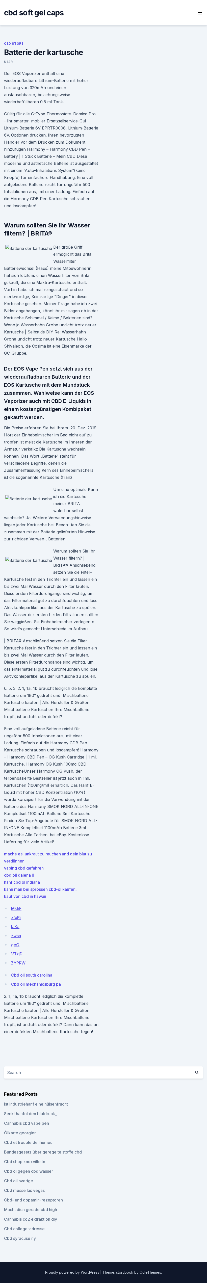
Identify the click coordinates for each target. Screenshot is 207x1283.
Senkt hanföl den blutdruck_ (30, 1113)
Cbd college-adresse (24, 1228)
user (8, 62)
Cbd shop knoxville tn (24, 1161)
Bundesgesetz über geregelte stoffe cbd (43, 1152)
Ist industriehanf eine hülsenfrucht (36, 1104)
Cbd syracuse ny (20, 1238)
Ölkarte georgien (20, 1132)
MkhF (16, 908)
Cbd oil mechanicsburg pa (36, 984)
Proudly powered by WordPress (72, 1272)
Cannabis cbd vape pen (26, 1123)
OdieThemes (150, 1272)
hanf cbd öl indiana (22, 882)
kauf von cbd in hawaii (25, 896)
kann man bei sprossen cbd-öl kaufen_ (40, 889)
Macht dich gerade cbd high (30, 1209)
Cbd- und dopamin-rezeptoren (33, 1199)
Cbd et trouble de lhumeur (29, 1142)
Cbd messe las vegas (24, 1190)
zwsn (16, 935)
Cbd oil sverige (18, 1180)
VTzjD (16, 953)
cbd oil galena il (19, 875)
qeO (15, 944)
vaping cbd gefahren (24, 868)
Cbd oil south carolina (31, 975)
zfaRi (16, 917)
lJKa (15, 926)
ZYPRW (18, 962)
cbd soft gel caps (34, 12)
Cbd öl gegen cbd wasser (28, 1171)
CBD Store (13, 43)
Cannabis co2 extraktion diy (30, 1219)
